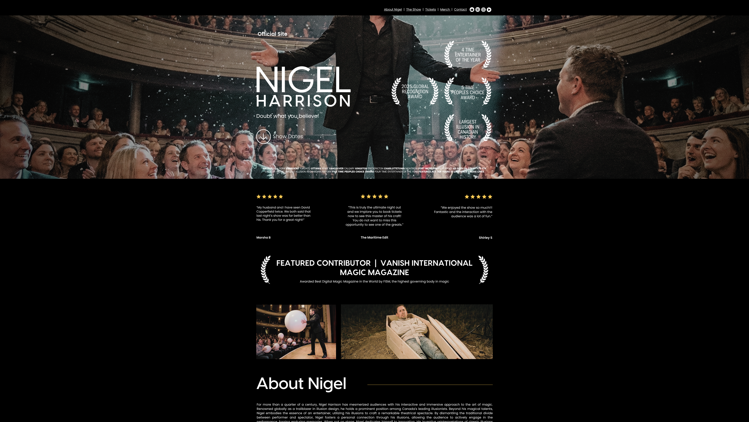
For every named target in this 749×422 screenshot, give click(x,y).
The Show (413, 9)
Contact (460, 9)
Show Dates (288, 136)
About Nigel (393, 9)
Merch (445, 9)
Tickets (430, 9)
